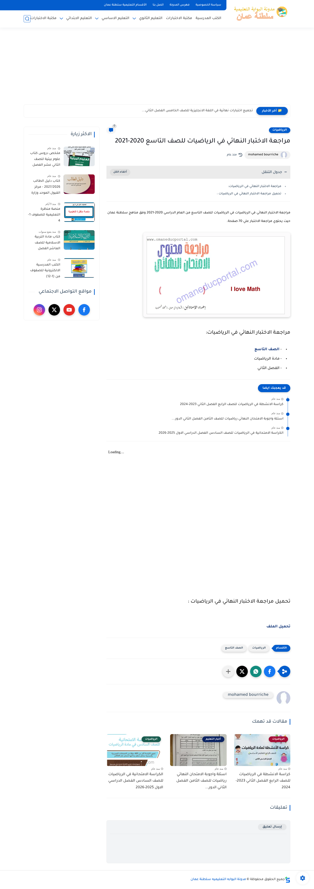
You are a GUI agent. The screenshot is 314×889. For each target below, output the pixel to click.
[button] (269, 671)
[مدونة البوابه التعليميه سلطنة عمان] (259, 13)
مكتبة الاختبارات (179, 18)
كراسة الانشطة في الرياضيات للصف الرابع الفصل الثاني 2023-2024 (231, 404)
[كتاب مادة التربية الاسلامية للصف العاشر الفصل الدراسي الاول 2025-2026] (79, 240)
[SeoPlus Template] (287, 880)
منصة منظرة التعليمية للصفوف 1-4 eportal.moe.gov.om (43, 215)
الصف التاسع (267, 349)
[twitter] (54, 310)
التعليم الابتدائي (79, 18)
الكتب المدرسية (208, 18)
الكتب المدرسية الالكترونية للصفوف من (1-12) (45, 271)
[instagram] (39, 310)
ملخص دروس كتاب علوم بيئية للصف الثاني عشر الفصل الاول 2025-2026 (45, 160)
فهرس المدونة (180, 5)
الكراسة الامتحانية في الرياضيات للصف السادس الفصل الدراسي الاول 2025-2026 (221, 433)
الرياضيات (279, 130)
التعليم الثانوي (151, 18)
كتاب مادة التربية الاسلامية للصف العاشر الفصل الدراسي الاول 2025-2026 (45, 243)
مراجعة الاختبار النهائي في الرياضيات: (254, 186)
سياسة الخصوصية (208, 5)
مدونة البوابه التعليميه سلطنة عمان (218, 879)
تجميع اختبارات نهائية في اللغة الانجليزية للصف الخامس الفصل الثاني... (197, 111)
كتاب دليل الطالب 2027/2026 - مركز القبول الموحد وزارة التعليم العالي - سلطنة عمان (45, 187)
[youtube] (69, 310)
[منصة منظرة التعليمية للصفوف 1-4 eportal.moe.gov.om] (79, 212)
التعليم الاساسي (115, 18)
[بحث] (27, 18)
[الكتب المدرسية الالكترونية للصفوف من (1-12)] (79, 268)
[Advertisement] (157, 69)
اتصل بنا (158, 5)
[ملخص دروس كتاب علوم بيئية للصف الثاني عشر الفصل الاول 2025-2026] (79, 156)
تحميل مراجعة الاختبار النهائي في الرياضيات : (249, 194)
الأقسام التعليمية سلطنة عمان (125, 5)
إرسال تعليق (272, 827)
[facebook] (84, 310)
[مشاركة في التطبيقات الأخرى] (228, 671)
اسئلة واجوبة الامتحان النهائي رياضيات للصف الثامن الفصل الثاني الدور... (227, 419)
